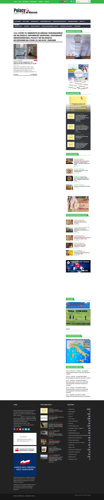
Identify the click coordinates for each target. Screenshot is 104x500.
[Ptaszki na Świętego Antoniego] (69, 187)
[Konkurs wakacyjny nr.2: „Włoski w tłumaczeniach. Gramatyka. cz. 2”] (44, 449)
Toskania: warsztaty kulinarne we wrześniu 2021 (82, 253)
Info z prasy (26, 21)
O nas (19, 1)
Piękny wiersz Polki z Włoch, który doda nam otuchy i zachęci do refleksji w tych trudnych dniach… (56, 458)
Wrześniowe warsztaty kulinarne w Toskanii (80, 245)
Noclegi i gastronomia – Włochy (50, 26)
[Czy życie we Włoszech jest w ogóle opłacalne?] (44, 418)
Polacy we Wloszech (41, 38)
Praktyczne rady (35, 26)
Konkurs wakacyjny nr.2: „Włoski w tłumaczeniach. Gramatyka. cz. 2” (55, 449)
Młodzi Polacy (18, 26)
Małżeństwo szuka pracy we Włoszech (81, 137)
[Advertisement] (76, 286)
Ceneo (68, 329)
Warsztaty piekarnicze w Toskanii (80, 222)
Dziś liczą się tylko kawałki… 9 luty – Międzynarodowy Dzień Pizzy (81, 179)
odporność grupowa (39, 35)
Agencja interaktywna (83, 495)
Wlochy (42, 40)
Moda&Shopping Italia (74, 433)
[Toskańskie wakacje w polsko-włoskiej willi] (44, 441)
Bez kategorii (72, 411)
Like (36, 60)
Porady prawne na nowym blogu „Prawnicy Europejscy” (56, 434)
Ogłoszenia (77, 26)
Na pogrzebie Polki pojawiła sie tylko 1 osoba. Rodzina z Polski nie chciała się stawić (56, 425)
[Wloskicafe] (78, 308)
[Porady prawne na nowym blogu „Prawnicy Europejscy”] (44, 433)
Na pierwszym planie (83, 177)
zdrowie (51, 40)
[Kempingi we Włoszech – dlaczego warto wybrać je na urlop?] (69, 229)
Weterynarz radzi (73, 459)
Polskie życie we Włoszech (59, 21)
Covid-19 (22, 33)
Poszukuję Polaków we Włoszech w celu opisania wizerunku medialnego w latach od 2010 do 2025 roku (82, 128)
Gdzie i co (82, 21)
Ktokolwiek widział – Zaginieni (76, 428)
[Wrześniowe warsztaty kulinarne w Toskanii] (69, 245)
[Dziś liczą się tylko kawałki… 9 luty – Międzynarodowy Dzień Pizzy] (69, 178)
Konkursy (40, 1)
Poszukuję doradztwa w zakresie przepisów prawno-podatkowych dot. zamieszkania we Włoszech (82, 118)
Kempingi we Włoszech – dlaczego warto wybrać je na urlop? (81, 230)
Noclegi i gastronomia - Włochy (79, 220)
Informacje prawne (73, 21)
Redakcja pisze (34, 21)
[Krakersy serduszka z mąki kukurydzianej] (69, 171)
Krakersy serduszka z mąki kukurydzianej (81, 171)
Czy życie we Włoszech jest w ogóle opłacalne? (56, 417)
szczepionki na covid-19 (25, 40)
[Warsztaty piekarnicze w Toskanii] (69, 222)
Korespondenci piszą (45, 21)
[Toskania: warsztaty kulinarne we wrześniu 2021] (69, 253)
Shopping (26, 26)
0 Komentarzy (34, 74)
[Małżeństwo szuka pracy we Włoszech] (70, 137)
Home (15, 1)
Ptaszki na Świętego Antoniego (82, 186)
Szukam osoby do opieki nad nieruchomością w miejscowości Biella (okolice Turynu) (81, 145)
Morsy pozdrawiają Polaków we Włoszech (79, 435)
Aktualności (18, 21)
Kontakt (47, 1)
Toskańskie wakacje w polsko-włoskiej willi (54, 442)
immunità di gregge (37, 33)
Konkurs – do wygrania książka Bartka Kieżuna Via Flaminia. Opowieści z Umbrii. (78, 372)
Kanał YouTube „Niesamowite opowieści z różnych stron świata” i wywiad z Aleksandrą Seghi (81, 162)
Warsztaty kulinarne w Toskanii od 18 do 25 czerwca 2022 (82, 238)
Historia (71, 416)
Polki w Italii (71, 447)
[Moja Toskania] (78, 325)
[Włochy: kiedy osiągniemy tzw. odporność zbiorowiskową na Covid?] (25, 51)
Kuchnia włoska (19, 29)
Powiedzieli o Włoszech (66, 26)
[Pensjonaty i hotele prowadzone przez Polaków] (44, 410)
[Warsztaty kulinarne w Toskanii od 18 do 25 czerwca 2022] (69, 238)
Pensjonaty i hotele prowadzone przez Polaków (56, 410)
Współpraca (25, 1)
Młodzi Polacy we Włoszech (75, 437)
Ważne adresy (33, 1)
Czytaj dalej (15, 74)
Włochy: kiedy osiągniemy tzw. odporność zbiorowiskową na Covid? (25, 62)
